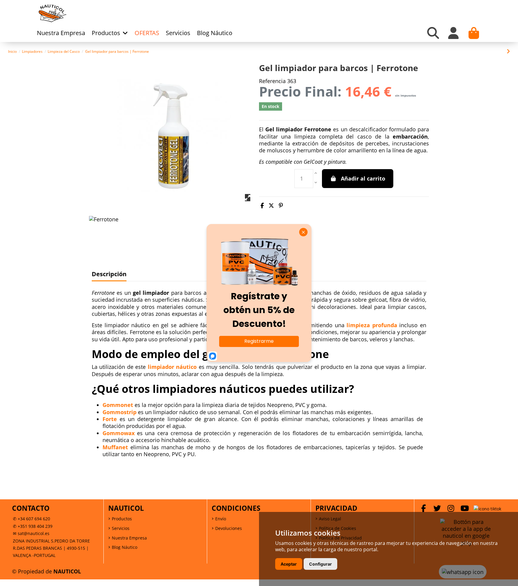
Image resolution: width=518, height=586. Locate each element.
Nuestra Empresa (129, 538)
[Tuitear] (271, 205)
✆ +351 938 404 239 (32, 526)
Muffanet (115, 447)
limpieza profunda (372, 325)
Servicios (121, 528)
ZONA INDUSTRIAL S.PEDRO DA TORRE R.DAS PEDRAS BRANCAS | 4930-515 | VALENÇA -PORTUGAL (51, 548)
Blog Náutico (124, 547)
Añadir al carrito (363, 178)
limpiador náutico (172, 366)
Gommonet (119, 404)
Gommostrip (119, 412)
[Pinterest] (281, 205)
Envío (220, 519)
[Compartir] (262, 205)
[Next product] (508, 51)
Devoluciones (228, 528)
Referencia (272, 81)
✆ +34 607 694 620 (31, 519)
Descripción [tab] (109, 274)
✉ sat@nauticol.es (31, 533)
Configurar (320, 564)
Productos (122, 519)
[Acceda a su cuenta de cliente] (453, 33)
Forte (110, 419)
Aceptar (289, 564)
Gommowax (119, 433)
